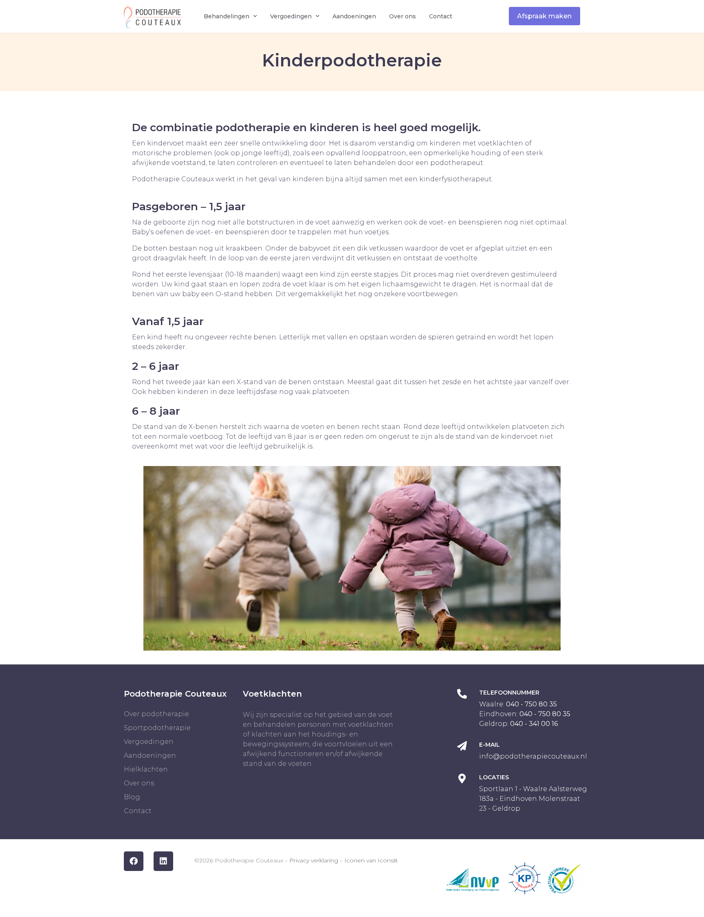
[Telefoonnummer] (462, 694)
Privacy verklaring (313, 860)
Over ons (402, 16)
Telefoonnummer (509, 692)
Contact (440, 16)
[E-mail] (462, 746)
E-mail (489, 744)
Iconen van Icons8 (371, 860)
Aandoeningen (354, 16)
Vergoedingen (291, 16)
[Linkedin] (163, 861)
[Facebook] (133, 861)
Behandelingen (226, 16)
